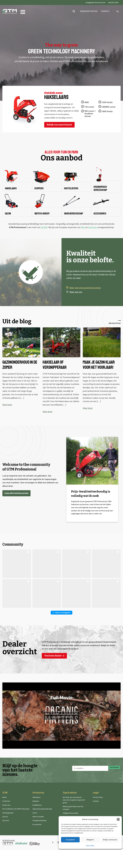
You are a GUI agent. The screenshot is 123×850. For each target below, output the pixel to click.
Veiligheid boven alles (70, 813)
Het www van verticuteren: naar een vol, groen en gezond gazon (74, 800)
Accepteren (70, 840)
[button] (118, 819)
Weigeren (90, 840)
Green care (6, 805)
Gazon (35, 813)
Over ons (5, 820)
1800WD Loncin (108, 106)
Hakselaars (36, 797)
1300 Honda (107, 102)
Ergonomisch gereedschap (42, 809)
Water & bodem (38, 817)
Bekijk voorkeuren (110, 840)
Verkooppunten (8, 813)
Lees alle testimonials (16, 493)
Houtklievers (37, 805)
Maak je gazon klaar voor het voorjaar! (73, 807)
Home (4, 797)
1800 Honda (107, 111)
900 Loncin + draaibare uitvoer (90, 113)
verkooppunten (88, 11)
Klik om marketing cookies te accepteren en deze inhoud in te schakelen (61, 715)
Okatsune (92, 227)
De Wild (44, 227)
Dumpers (36, 801)
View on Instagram (62, 613)
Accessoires (37, 824)
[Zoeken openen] (73, 11)
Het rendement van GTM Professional (15, 809)
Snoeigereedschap (39, 820)
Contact (105, 11)
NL (117, 11)
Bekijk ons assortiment (59, 124)
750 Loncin (89, 106)
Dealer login (113, 2)
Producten (6, 801)
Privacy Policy (90, 845)
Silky (83, 227)
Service (5, 817)
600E (86, 102)
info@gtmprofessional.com (95, 2)
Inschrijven (114, 767)
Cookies (96, 801)
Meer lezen (7, 404)
